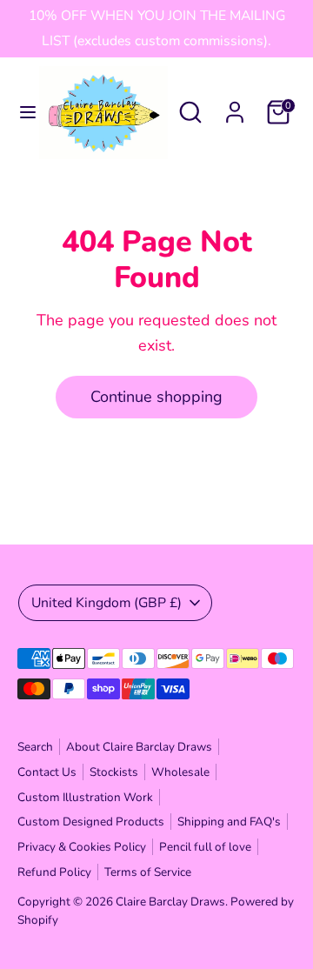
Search (35, 746)
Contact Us (47, 772)
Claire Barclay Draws (170, 901)
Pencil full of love (205, 847)
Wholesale (180, 772)
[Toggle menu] (20, 112)
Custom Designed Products (90, 821)
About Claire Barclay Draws (139, 746)
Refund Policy (54, 872)
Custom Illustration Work (85, 797)
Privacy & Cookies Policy (81, 847)
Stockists (114, 772)
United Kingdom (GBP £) (106, 602)
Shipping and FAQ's (229, 821)
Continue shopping (156, 396)
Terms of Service (147, 872)
